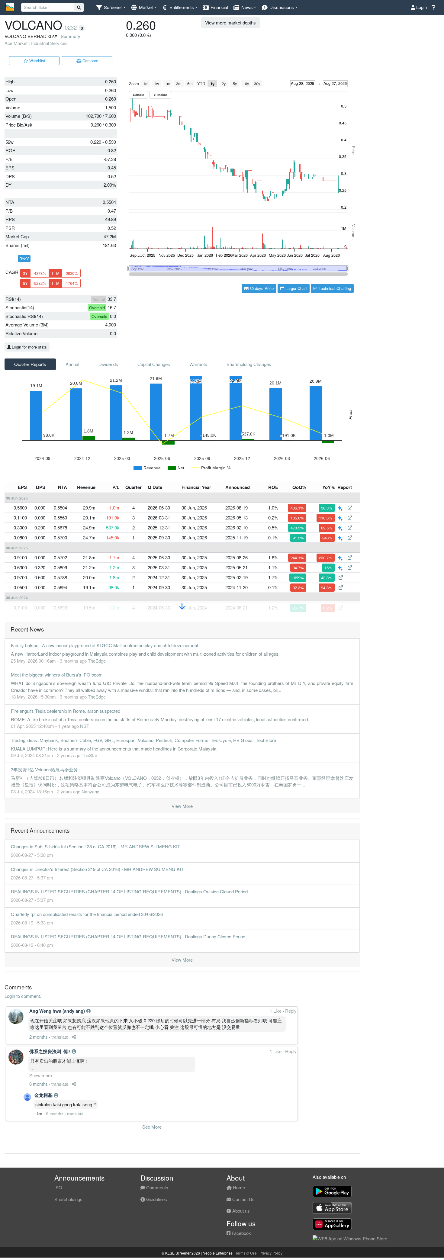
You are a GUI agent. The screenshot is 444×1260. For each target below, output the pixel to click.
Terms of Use (246, 1252)
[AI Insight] (340, 507)
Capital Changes (153, 364)
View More (182, 806)
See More (152, 1126)
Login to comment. (23, 996)
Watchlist (36, 60)
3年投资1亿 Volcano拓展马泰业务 (44, 769)
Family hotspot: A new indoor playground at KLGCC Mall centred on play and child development (104, 645)
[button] (110, 7)
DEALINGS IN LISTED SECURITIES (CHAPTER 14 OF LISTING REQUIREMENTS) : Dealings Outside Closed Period (129, 891)
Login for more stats (29, 347)
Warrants (198, 364)
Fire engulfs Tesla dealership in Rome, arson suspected (65, 711)
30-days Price (261, 288)
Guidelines (156, 1199)
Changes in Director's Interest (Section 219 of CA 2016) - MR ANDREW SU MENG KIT (97, 869)
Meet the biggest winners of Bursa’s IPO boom (57, 674)
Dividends (108, 364)
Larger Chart (295, 288)
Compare (89, 60)
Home (238, 1187)
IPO (58, 1187)
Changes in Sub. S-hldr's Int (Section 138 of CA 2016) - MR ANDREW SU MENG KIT (95, 846)
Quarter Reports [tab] (30, 364)
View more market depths (230, 22)
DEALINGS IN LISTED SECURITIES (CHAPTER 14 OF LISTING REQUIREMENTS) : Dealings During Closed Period (128, 936)
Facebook (240, 1233)
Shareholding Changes (249, 364)
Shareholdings (68, 1199)
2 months (38, 1036)
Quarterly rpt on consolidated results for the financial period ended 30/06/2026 (87, 914)
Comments (156, 1187)
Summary (70, 36)
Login (421, 7)
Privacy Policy (270, 1252)
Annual (72, 364)
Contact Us (243, 1199)
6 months (38, 1084)
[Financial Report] (350, 507)
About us (240, 1210)
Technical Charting (334, 288)
